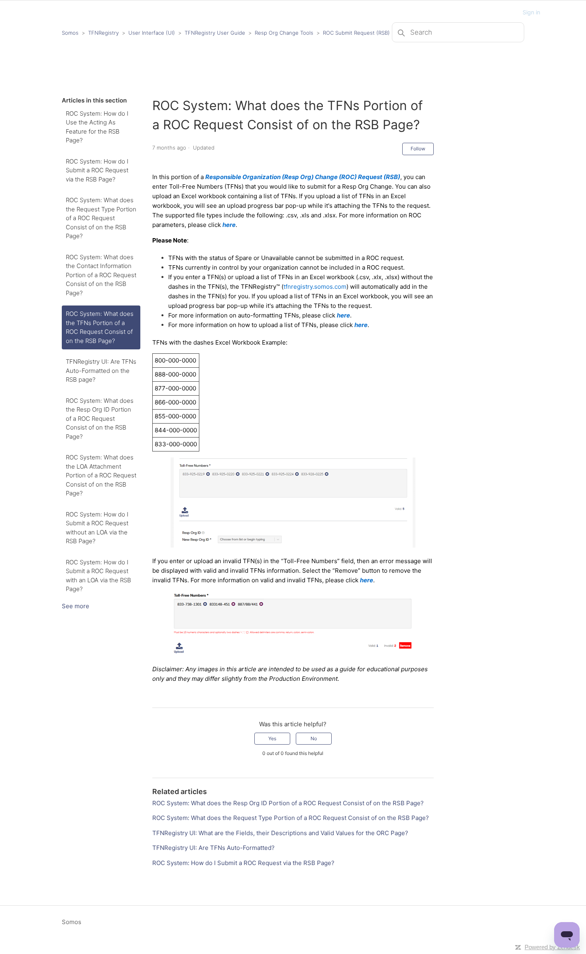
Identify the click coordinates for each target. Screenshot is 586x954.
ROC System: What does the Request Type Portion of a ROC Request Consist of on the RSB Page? (101, 218)
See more (75, 606)
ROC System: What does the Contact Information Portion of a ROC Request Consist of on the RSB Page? (101, 275)
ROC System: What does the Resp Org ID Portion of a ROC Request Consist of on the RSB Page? (100, 418)
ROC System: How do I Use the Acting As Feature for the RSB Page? (97, 127)
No (314, 738)
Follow (418, 149)
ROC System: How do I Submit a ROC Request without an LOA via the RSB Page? (97, 528)
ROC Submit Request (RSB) (356, 33)
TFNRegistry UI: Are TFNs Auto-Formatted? (213, 848)
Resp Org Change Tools (284, 33)
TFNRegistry (104, 33)
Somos (70, 33)
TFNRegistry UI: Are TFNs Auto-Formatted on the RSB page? (101, 370)
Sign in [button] (531, 12)
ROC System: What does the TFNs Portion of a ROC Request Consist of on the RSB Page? (100, 327)
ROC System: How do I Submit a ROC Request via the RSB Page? (97, 170)
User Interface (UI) (151, 33)
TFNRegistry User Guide (215, 33)
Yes (272, 738)
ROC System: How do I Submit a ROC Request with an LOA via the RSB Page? (98, 575)
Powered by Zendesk (552, 947)
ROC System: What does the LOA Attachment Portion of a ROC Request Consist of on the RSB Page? (101, 475)
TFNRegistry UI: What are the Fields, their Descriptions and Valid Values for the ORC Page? (280, 833)
